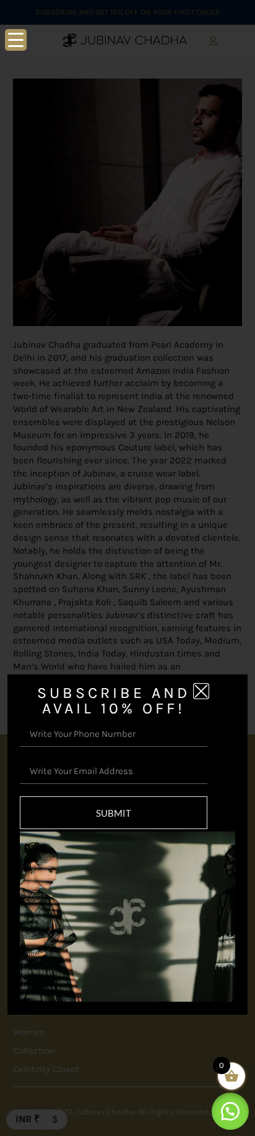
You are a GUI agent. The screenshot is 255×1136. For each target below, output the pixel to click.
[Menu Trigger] (16, 40)
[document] (127, 568)
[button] (230, 1111)
